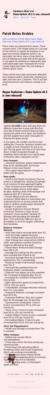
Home (33, 17)
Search (25, 17)
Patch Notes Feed (27, 38)
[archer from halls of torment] (7, 14)
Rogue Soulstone (12, 92)
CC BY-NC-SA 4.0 (33, 388)
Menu (16, 17)
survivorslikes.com (25, 381)
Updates (13, 38)
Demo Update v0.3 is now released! (28, 41)
